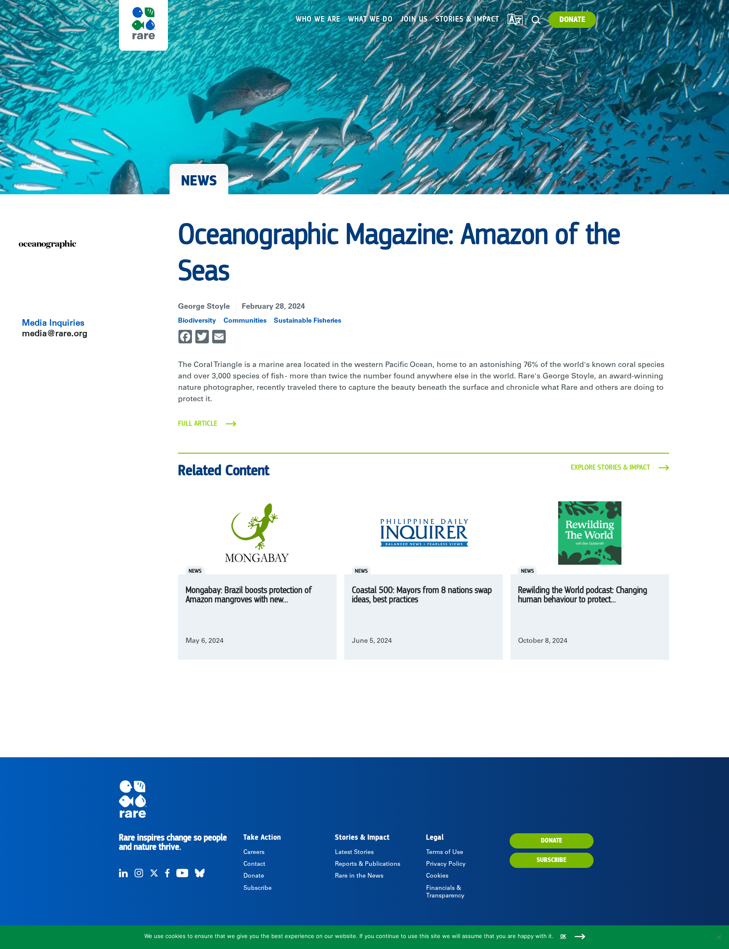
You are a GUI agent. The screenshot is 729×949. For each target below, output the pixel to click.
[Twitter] (154, 873)
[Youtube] (182, 873)
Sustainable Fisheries (307, 321)
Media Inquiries (53, 324)
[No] (718, 937)
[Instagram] (139, 873)
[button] (536, 20)
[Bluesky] (200, 873)
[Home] (180, 799)
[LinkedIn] (123, 873)
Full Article (197, 423)
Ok (563, 936)
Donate (572, 20)
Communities (245, 321)
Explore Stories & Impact (610, 467)
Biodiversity (197, 321)
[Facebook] (167, 873)
